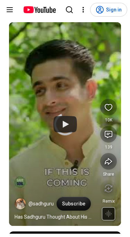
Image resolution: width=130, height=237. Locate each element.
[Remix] (108, 188)
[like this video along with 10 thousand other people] (108, 107)
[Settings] (83, 10)
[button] (20, 203)
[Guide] (10, 10)
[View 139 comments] (108, 134)
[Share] (108, 161)
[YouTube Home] (39, 9)
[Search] (69, 10)
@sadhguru (41, 203)
